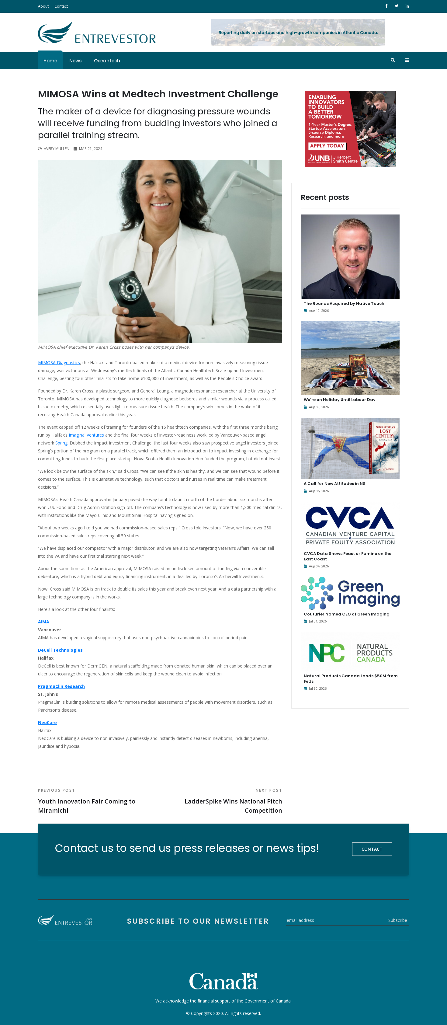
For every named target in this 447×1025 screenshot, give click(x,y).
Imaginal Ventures (86, 435)
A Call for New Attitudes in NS (335, 483)
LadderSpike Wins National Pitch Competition (233, 801)
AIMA (43, 622)
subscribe (397, 920)
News (75, 61)
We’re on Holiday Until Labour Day (340, 400)
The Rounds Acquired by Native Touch (344, 303)
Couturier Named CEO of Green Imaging (347, 614)
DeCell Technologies (60, 650)
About (43, 6)
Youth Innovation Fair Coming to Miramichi (86, 801)
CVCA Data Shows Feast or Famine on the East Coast (347, 556)
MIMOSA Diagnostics (59, 362)
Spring (61, 443)
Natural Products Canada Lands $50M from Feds (351, 678)
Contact (61, 6)
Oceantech (107, 61)
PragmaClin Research (61, 686)
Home (50, 61)
